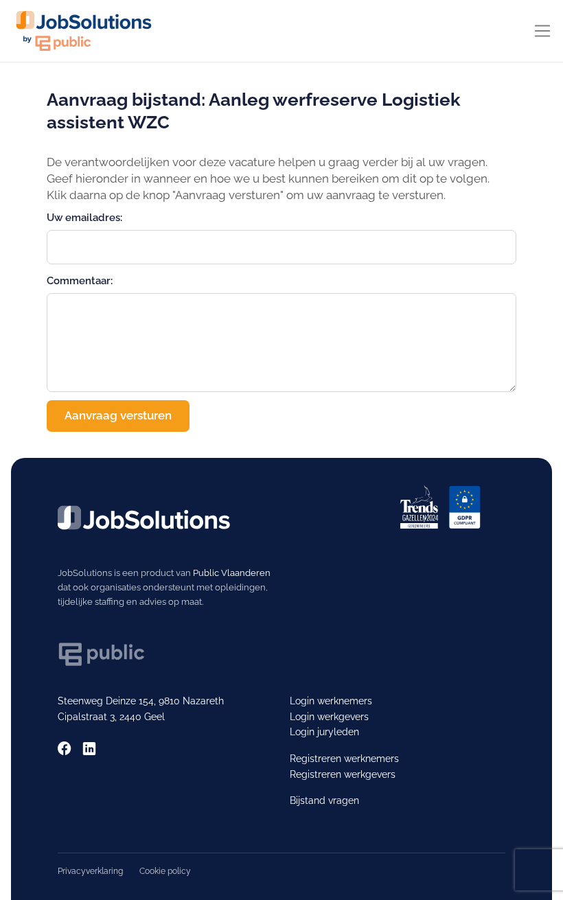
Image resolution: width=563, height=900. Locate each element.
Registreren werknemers (344, 758)
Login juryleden (324, 731)
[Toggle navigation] (542, 31)
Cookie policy (165, 871)
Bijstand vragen (324, 800)
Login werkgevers (329, 716)
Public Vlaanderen (232, 573)
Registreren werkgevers (342, 774)
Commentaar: (80, 280)
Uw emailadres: (84, 217)
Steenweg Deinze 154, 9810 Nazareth (141, 700)
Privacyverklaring (90, 871)
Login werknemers (331, 700)
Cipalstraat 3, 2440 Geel (111, 716)
